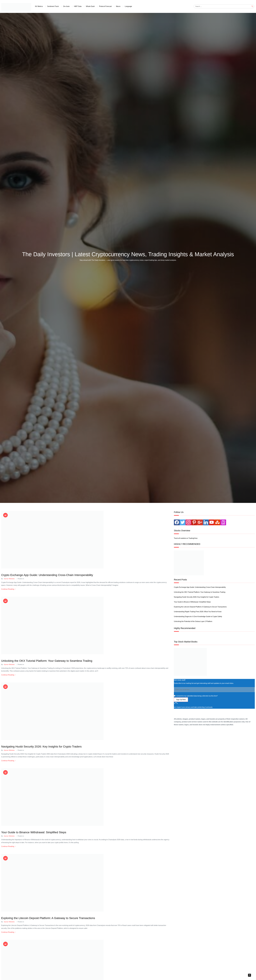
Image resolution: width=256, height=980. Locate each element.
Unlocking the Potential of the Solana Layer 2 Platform (193, 621)
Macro (118, 6)
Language (128, 6)
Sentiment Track (53, 6)
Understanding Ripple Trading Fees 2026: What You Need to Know (198, 611)
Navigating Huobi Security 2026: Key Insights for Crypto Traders (41, 746)
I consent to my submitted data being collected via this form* (196, 696)
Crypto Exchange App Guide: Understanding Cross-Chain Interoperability (47, 575)
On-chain (66, 6)
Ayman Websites (9, 578)
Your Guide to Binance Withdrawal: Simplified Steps (33, 832)
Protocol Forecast (105, 6)
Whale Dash (90, 6)
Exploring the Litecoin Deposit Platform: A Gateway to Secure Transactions (48, 918)
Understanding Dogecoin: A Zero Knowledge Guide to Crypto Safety (198, 616)
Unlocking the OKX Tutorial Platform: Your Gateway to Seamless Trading (46, 660)
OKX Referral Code (8, 572)
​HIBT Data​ (78, 6)
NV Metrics (39, 6)
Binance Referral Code (23, 572)
